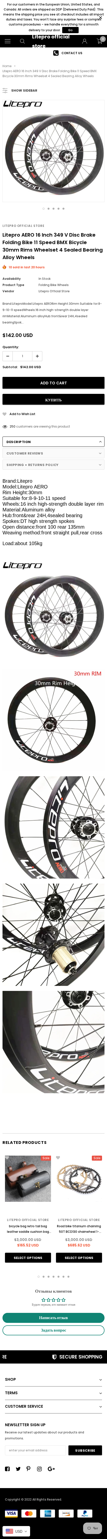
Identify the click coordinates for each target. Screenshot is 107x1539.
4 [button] (58, 209)
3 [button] (53, 209)
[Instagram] (41, 1468)
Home (6, 66)
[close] (100, 17)
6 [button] (63, 1277)
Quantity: (10, 347)
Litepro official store (23, 226)
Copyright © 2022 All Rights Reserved (33, 1499)
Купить (53, 400)
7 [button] (68, 1277)
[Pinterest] (30, 1468)
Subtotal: (10, 367)
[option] (53, 53)
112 (11, 426)
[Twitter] (19, 1468)
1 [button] (44, 209)
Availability (11, 279)
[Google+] (51, 1468)
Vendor (8, 291)
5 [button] (63, 209)
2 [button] (49, 209)
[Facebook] (8, 1468)
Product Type (13, 285)
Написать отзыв (53, 1318)
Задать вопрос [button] (53, 1330)
